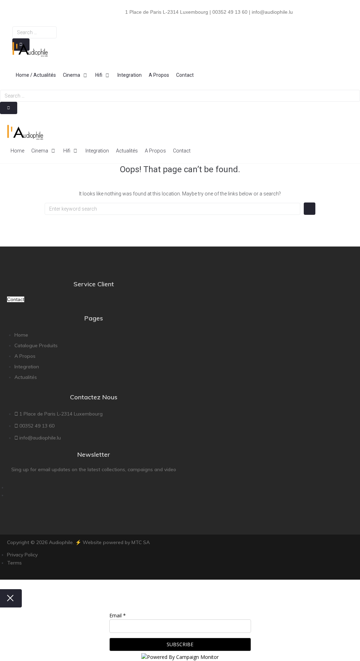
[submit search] (8, 108)
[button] (75, 75)
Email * (117, 615)
